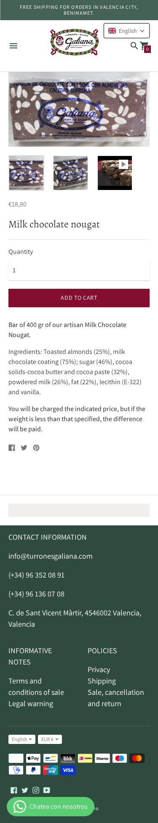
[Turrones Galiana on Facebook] (14, 789)
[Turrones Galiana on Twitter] (24, 789)
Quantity (20, 252)
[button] (126, 31)
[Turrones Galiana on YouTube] (46, 789)
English (19, 739)
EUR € (47, 739)
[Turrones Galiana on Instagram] (35, 789)
